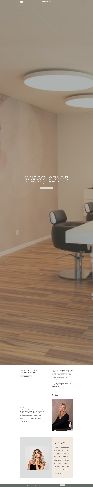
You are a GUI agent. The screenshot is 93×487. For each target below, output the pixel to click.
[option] (37, 458)
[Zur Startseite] (46, 2)
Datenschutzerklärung (38, 485)
